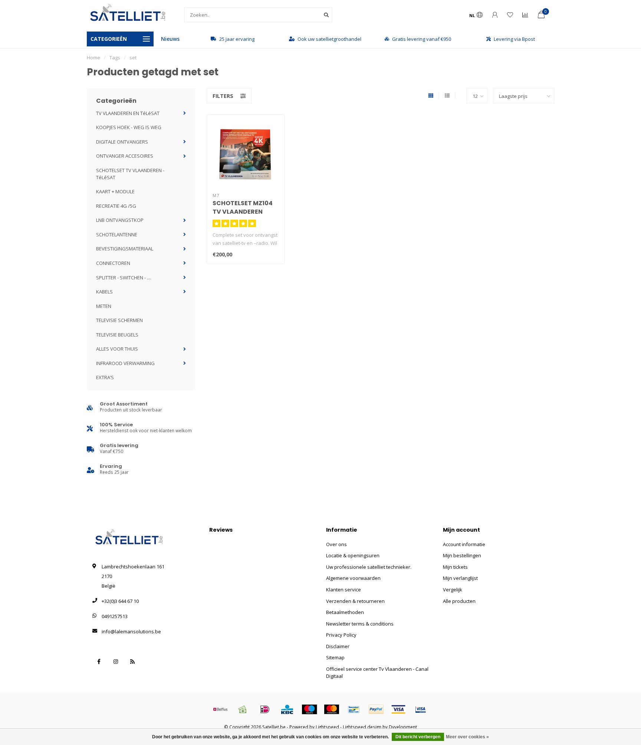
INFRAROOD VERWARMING (125, 363)
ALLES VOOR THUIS (117, 348)
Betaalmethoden (345, 612)
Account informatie (464, 544)
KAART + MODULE (115, 191)
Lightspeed (327, 727)
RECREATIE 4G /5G (116, 206)
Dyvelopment (403, 727)
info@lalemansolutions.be (131, 631)
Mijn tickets (455, 567)
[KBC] (287, 709)
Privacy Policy (341, 634)
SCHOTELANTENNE (116, 234)
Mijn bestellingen (462, 555)
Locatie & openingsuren (352, 555)
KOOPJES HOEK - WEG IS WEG (128, 127)
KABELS (104, 291)
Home (93, 57)
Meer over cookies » (467, 736)
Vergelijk (452, 589)
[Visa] (398, 709)
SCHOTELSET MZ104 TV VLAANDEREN (243, 207)
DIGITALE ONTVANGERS (122, 141)
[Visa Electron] (420, 709)
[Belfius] (220, 709)
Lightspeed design (362, 727)
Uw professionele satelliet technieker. (368, 567)
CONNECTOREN (113, 263)
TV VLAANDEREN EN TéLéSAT (128, 113)
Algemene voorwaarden (353, 578)
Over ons (336, 544)
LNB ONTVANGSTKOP (120, 220)
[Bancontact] (354, 709)
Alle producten (459, 601)
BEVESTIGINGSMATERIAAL (124, 248)
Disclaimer (337, 646)
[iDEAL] (265, 709)
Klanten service (343, 589)
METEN (103, 306)
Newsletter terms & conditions (360, 623)
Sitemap (335, 657)
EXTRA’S (105, 377)
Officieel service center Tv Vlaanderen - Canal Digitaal (377, 672)
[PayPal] (376, 709)
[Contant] (242, 709)
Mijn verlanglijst (460, 578)
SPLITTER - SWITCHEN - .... (123, 277)
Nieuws (170, 38)
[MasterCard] (331, 709)
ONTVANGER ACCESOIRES (124, 155)
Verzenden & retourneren (355, 601)
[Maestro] (309, 709)
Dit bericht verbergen (417, 736)
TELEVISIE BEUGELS (117, 334)
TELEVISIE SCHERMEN (119, 320)
